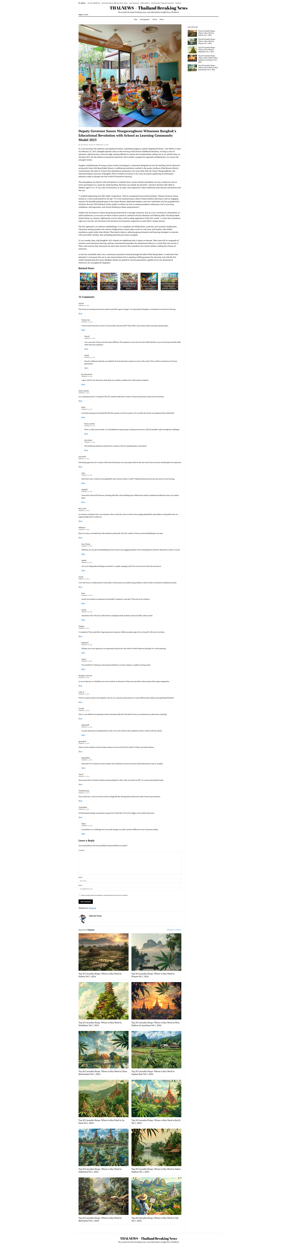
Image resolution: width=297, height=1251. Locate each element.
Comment (81, 850)
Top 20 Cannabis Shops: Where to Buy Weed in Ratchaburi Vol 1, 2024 (100, 1219)
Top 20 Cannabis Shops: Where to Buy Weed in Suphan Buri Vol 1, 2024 (153, 1072)
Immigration (145, 19)
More (162, 19)
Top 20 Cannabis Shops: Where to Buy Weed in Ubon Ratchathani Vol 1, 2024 (103, 1072)
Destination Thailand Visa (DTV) (162, 3)
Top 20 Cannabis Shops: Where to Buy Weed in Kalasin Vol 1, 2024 (100, 975)
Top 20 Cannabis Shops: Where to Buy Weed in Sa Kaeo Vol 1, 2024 (101, 1121)
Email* (80, 885)
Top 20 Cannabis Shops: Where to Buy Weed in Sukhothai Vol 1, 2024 (100, 1170)
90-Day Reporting (94, 3)
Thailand (92, 908)
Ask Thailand (134, 3)
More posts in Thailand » (174, 930)
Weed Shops (144, 3)
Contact (178, 3)
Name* (80, 877)
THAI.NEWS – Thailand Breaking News (148, 8)
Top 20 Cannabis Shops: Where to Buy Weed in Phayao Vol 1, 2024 (153, 975)
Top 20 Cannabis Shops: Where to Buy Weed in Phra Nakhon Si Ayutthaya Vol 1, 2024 (155, 1024)
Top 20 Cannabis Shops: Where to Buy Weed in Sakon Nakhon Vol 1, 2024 (156, 1170)
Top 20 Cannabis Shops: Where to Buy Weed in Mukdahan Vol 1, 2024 (100, 1024)
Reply (80, 313)
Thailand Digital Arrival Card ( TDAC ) (114, 3)
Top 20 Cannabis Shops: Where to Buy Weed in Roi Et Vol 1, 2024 (156, 1121)
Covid (154, 19)
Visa (135, 19)
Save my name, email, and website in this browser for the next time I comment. (104, 895)
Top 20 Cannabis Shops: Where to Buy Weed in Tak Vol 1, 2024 (154, 1219)
